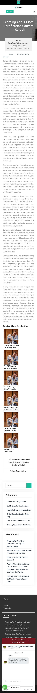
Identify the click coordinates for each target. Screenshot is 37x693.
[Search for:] (19, 485)
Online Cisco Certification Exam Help (18, 515)
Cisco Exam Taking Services (17, 502)
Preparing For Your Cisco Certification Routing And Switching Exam (15, 543)
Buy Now (9, 11)
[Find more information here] (18, 664)
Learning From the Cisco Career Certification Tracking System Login (18, 578)
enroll (28, 269)
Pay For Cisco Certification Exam (18, 521)
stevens (11, 54)
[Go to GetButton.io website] (5, 691)
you (29, 61)
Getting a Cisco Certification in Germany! (19, 634)
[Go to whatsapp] (4, 687)
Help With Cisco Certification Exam (19, 510)
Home (5, 605)
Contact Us (7, 608)
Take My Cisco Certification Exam (18, 525)
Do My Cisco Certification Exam (18, 506)
